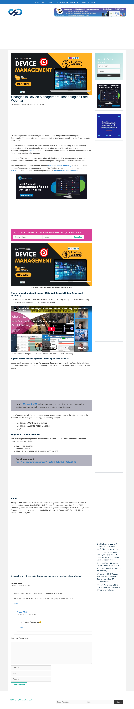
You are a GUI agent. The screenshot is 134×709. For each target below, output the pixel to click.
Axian (50, 166)
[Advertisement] (67, 35)
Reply (16, 603)
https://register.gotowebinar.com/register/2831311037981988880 (46, 462)
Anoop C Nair (22, 612)
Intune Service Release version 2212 (68, 171)
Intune (43, 2)
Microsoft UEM (30, 404)
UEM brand (33, 151)
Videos (93, 2)
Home (37, 2)
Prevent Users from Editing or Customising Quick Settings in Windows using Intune (108, 587)
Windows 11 (74, 2)
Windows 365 (84, 2)
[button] (98, 2)
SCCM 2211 (15, 171)
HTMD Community (64, 166)
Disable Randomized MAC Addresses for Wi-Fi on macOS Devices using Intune (108, 546)
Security (52, 2)
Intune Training (62, 2)
